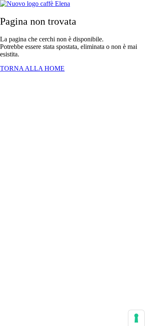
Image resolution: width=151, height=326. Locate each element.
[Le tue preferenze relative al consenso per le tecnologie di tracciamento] (136, 318)
